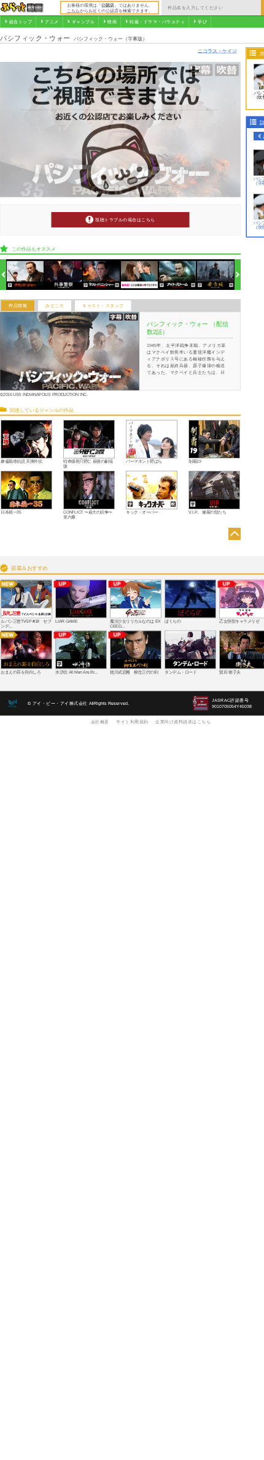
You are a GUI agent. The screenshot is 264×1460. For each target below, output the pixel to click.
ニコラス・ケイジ (217, 50)
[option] (25, 275)
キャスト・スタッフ (103, 305)
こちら (73, 10)
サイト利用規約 (132, 721)
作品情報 (18, 305)
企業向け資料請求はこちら (183, 721)
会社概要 (100, 721)
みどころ (54, 305)
